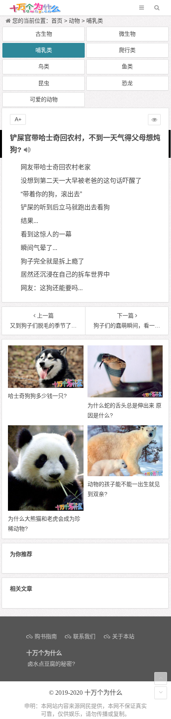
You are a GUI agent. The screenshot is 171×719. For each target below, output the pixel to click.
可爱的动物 (44, 99)
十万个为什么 (103, 692)
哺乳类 (94, 20)
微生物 (127, 34)
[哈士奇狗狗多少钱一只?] (45, 386)
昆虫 (43, 83)
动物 (74, 20)
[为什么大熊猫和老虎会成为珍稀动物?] (45, 509)
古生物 (43, 34)
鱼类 (127, 66)
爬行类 (127, 50)
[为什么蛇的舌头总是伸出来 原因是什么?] (125, 395)
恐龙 (127, 83)
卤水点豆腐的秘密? (51, 664)
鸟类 (43, 66)
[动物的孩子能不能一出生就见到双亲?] (125, 474)
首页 (56, 20)
